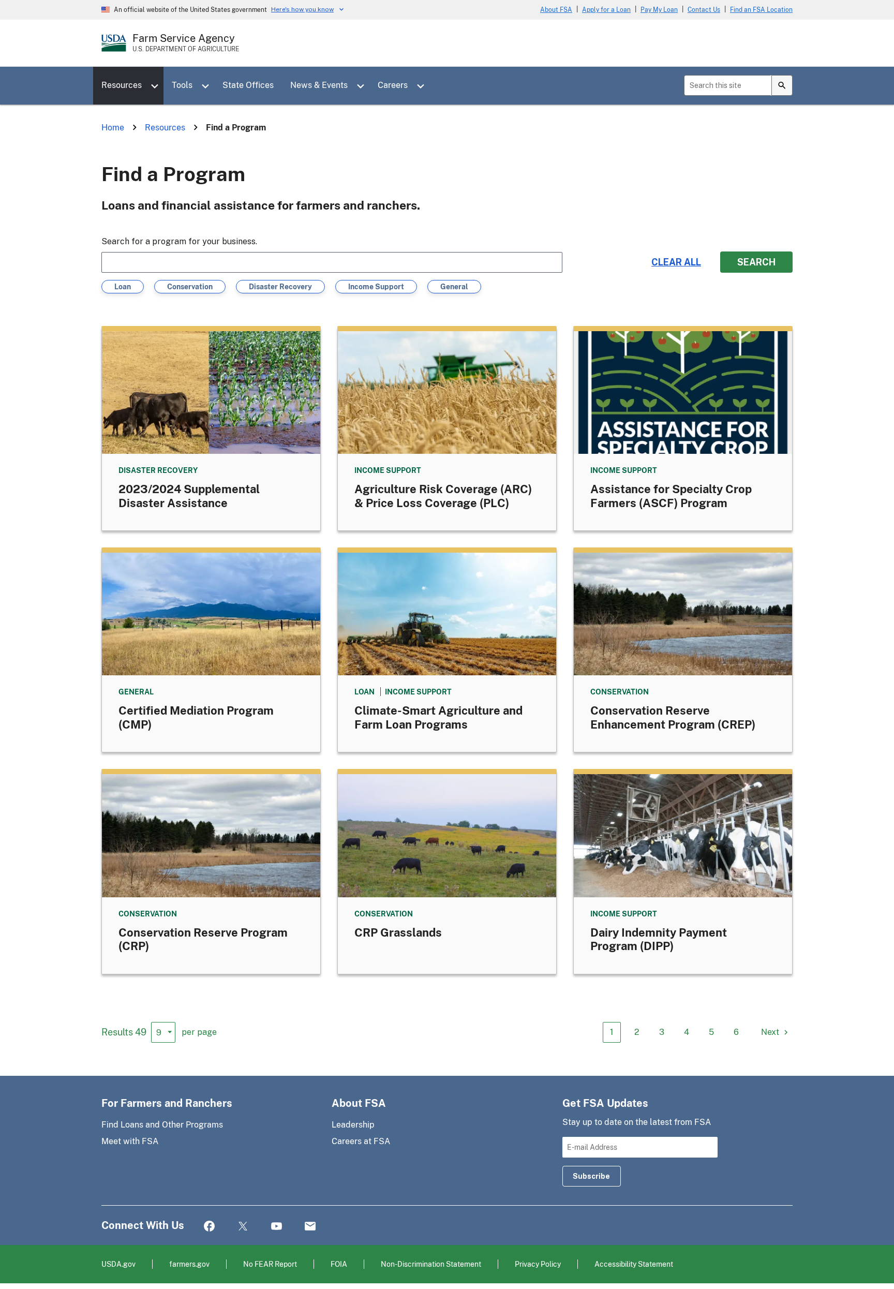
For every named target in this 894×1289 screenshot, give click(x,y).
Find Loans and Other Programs (162, 1125)
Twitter (242, 1226)
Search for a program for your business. (179, 241)
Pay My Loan (659, 9)
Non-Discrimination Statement (431, 1264)
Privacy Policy (538, 1264)
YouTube (276, 1226)
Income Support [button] (376, 287)
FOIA (339, 1264)
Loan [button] (124, 287)
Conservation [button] (190, 287)
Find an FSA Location (761, 9)
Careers (393, 85)
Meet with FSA (129, 1141)
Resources (121, 85)
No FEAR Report (270, 1264)
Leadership (353, 1125)
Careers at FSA (361, 1141)
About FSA (556, 9)
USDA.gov (118, 1264)
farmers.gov (189, 1264)
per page (199, 1032)
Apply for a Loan (606, 9)
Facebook (209, 1226)
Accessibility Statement (633, 1264)
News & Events (319, 85)
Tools (182, 85)
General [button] (454, 287)
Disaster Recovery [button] (280, 287)
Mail (310, 1226)
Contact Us (704, 9)
